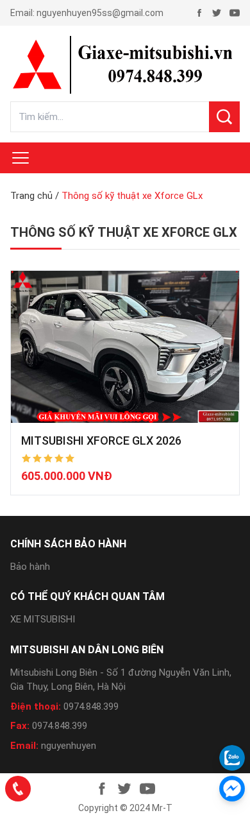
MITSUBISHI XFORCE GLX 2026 (101, 440)
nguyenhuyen (68, 745)
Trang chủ (31, 195)
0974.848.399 (91, 706)
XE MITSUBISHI (42, 619)
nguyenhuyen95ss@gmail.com (100, 13)
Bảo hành (30, 566)
